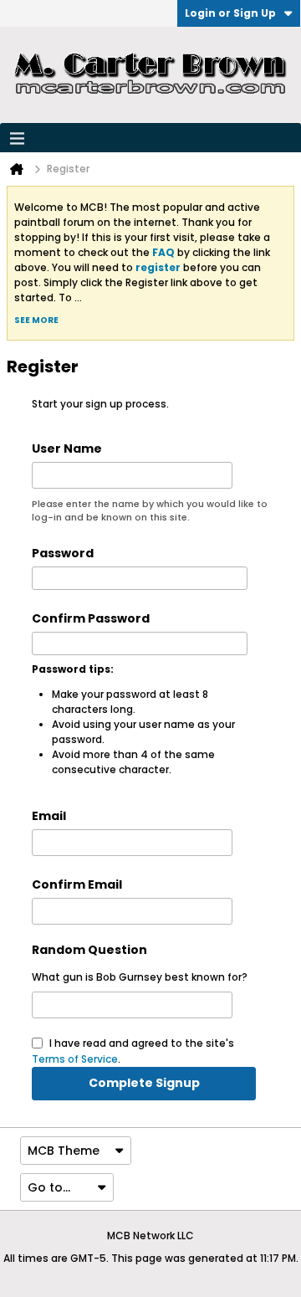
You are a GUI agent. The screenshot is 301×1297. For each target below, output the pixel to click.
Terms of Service (75, 1059)
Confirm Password (91, 618)
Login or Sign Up (230, 13)
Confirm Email (77, 884)
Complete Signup (144, 1082)
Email (49, 815)
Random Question (89, 949)
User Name (67, 448)
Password (63, 553)
